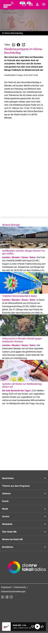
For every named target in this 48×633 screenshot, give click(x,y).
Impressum (6, 587)
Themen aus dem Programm (16, 486)
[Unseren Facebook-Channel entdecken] (7, 597)
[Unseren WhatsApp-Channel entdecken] (2, 597)
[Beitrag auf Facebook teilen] (18, 44)
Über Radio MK (9, 531)
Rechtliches (7, 547)
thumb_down (32, 626)
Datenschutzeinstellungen (13, 591)
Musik (5, 509)
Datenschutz (20, 587)
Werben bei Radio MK (12, 539)
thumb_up (42, 626)
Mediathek (7, 524)
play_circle (37, 626)
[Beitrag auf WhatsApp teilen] (13, 44)
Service (5, 516)
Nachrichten (8, 478)
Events (5, 501)
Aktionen (6, 493)
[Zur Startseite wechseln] (8, 5)
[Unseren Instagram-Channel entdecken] (11, 597)
